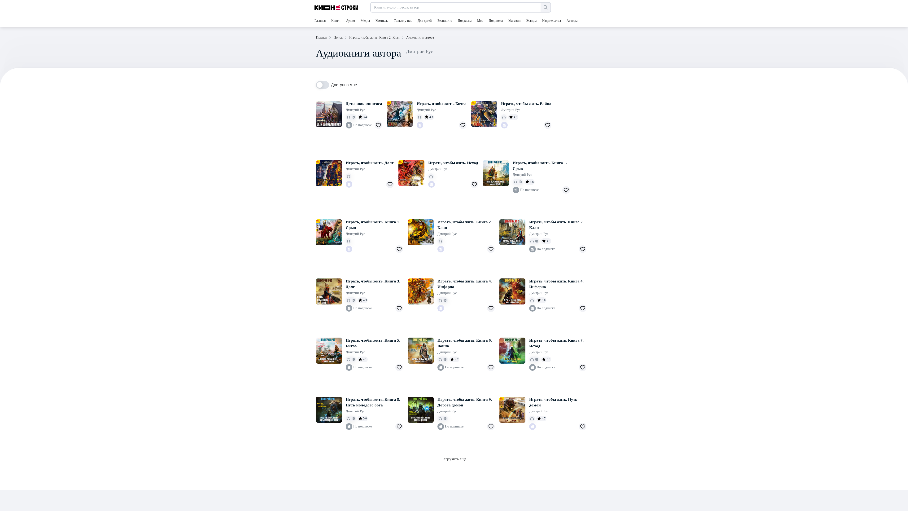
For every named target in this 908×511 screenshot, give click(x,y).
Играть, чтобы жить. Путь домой (553, 402)
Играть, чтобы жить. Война (526, 103)
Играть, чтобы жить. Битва (442, 103)
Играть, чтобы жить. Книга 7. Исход (556, 343)
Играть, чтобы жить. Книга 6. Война (464, 343)
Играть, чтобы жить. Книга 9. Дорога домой (464, 402)
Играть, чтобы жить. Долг (370, 163)
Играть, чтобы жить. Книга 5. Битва (373, 343)
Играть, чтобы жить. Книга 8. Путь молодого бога (373, 402)
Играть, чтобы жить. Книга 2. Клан (464, 225)
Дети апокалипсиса (364, 103)
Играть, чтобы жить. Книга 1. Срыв (540, 166)
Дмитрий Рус (355, 110)
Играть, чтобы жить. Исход (453, 163)
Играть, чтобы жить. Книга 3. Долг (373, 284)
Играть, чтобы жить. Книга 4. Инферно (464, 284)
